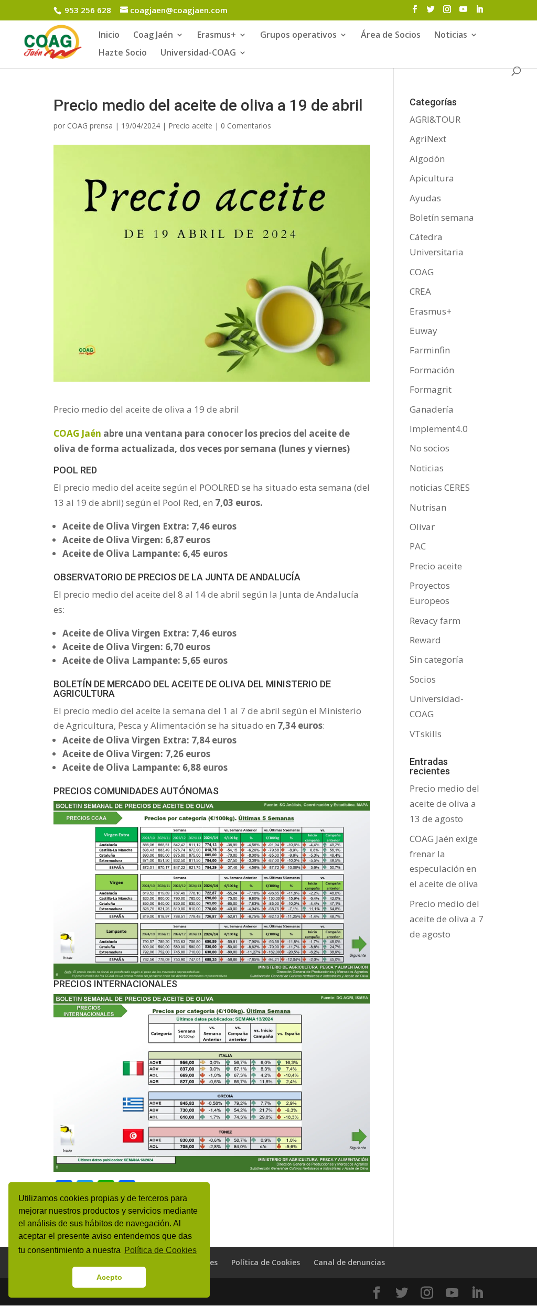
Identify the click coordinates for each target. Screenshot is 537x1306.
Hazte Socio (123, 53)
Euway (423, 331)
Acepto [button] (109, 1277)
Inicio (109, 35)
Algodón (427, 159)
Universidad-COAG (198, 53)
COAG (422, 272)
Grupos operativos (298, 35)
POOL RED (75, 470)
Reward (425, 640)
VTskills (426, 734)
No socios (429, 448)
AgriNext (428, 139)
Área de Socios (391, 35)
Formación (432, 370)
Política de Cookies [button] (160, 1250)
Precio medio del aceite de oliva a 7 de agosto (447, 919)
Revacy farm (435, 620)
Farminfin (430, 350)
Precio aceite (190, 126)
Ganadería (432, 409)
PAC (418, 546)
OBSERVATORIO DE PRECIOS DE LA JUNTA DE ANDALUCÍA (176, 576)
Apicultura (432, 178)
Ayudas (425, 198)
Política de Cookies (265, 1262)
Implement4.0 (439, 429)
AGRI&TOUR (435, 119)
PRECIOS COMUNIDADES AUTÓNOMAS (136, 790)
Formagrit (431, 389)
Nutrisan (428, 507)
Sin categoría (437, 659)
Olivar (422, 527)
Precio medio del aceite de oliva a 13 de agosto (444, 803)
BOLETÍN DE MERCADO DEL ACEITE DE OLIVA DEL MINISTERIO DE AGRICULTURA (192, 688)
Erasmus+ (216, 35)
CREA (420, 291)
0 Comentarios (246, 126)
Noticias (427, 468)
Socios (423, 679)
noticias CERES (440, 487)
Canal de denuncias (349, 1262)
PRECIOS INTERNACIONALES (115, 983)
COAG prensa (90, 126)
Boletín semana (442, 217)
